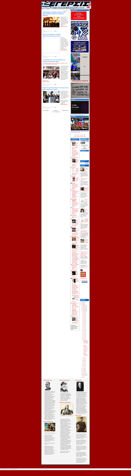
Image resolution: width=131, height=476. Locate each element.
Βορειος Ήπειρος (47, 85)
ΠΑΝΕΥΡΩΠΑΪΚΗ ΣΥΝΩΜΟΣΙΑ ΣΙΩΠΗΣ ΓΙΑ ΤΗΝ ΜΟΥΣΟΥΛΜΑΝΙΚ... (86, 342)
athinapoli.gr (74, 284)
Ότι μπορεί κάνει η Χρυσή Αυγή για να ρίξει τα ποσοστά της (86, 170)
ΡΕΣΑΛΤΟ (73, 227)
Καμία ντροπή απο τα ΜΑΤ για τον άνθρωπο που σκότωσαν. (84, 179)
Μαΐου (83, 370)
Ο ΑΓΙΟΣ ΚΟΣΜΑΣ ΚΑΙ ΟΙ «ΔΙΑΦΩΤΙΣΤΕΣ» (77, 179)
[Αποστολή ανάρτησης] (57, 84)
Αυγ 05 (84, 361)
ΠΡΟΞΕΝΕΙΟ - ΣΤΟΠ (75, 290)
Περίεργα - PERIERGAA (75, 264)
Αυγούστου (83, 310)
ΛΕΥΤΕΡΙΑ (73, 141)
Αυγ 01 (84, 366)
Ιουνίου (83, 369)
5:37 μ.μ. (52, 84)
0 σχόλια (55, 56)
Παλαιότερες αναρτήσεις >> (65, 110)
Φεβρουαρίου (84, 374)
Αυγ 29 (84, 314)
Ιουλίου (83, 368)
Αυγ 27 (84, 316)
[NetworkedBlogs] (84, 280)
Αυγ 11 (84, 336)
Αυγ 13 (84, 334)
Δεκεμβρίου (83, 305)
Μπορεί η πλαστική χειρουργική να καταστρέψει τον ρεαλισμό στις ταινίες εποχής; (75, 267)
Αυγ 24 (84, 320)
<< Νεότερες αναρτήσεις (46, 110)
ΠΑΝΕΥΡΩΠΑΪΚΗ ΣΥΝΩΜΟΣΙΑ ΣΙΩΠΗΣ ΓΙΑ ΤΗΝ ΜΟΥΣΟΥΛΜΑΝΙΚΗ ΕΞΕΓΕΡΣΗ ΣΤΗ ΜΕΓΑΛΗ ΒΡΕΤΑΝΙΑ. (54, 14)
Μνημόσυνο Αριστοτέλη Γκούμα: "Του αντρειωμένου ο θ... (85, 355)
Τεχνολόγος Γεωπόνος (75, 295)
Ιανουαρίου (83, 375)
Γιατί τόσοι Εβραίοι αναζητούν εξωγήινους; (77, 281)
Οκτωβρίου (83, 308)
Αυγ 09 (84, 339)
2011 (82, 304)
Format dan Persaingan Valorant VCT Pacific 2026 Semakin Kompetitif (75, 292)
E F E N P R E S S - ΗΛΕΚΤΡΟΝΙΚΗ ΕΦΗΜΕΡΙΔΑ (74, 200)
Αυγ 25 (84, 319)
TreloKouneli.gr (74, 150)
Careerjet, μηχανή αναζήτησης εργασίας (80, 136)
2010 (82, 377)
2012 (82, 303)
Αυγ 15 (84, 331)
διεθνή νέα (46, 57)
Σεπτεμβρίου (84, 309)
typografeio (73, 167)
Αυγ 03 (84, 364)
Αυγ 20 (84, 325)
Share (43, 30)
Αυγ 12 (84, 335)
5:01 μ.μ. (52, 107)
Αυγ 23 (84, 321)
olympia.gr (73, 183)
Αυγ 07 (84, 359)
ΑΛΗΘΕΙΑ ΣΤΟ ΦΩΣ (75, 236)
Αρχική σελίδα (55, 110)
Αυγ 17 (84, 329)
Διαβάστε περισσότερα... (63, 26)
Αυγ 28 (84, 315)
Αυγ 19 (84, 326)
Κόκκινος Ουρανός (74, 278)
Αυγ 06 (84, 360)
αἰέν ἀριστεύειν (74, 215)
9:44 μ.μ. (52, 56)
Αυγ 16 (84, 330)
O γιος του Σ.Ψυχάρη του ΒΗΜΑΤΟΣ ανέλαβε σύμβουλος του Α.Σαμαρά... (84, 231)
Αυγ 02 (84, 365)
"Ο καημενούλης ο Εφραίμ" (86, 210)
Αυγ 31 (84, 311)
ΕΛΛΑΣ (73, 207)
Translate (87, 266)
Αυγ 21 (84, 324)
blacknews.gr (74, 252)
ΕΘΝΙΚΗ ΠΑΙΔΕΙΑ (74, 270)
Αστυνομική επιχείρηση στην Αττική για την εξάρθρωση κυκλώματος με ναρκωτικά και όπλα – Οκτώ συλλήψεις (75, 287)
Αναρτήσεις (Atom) (57, 111)
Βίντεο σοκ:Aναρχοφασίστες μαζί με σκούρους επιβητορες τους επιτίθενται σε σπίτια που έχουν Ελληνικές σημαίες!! (84, 254)
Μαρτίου (83, 373)
